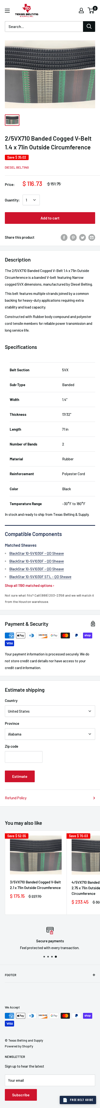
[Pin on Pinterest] (73, 237)
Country (11, 700)
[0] (91, 10)
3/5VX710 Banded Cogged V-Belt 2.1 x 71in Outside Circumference (35, 885)
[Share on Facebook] (64, 237)
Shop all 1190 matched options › (29, 585)
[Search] (89, 26)
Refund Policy (15, 798)
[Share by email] (91, 237)
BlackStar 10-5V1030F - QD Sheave (36, 553)
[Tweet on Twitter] (82, 237)
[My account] (81, 10)
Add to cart (50, 218)
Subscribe (21, 1094)
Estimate (19, 776)
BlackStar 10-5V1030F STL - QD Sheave (40, 576)
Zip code (11, 746)
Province (12, 723)
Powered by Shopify (19, 1046)
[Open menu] (7, 11)
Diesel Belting (17, 167)
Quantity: (12, 200)
